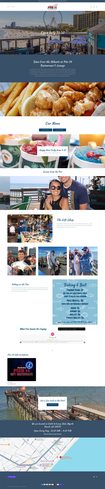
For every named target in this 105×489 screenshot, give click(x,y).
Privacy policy (23, 486)
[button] (91, 6)
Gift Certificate (9, 382)
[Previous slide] (50, 117)
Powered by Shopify (16, 486)
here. (75, 329)
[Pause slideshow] (56, 211)
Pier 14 (11, 486)
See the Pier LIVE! (52, 404)
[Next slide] (55, 117)
